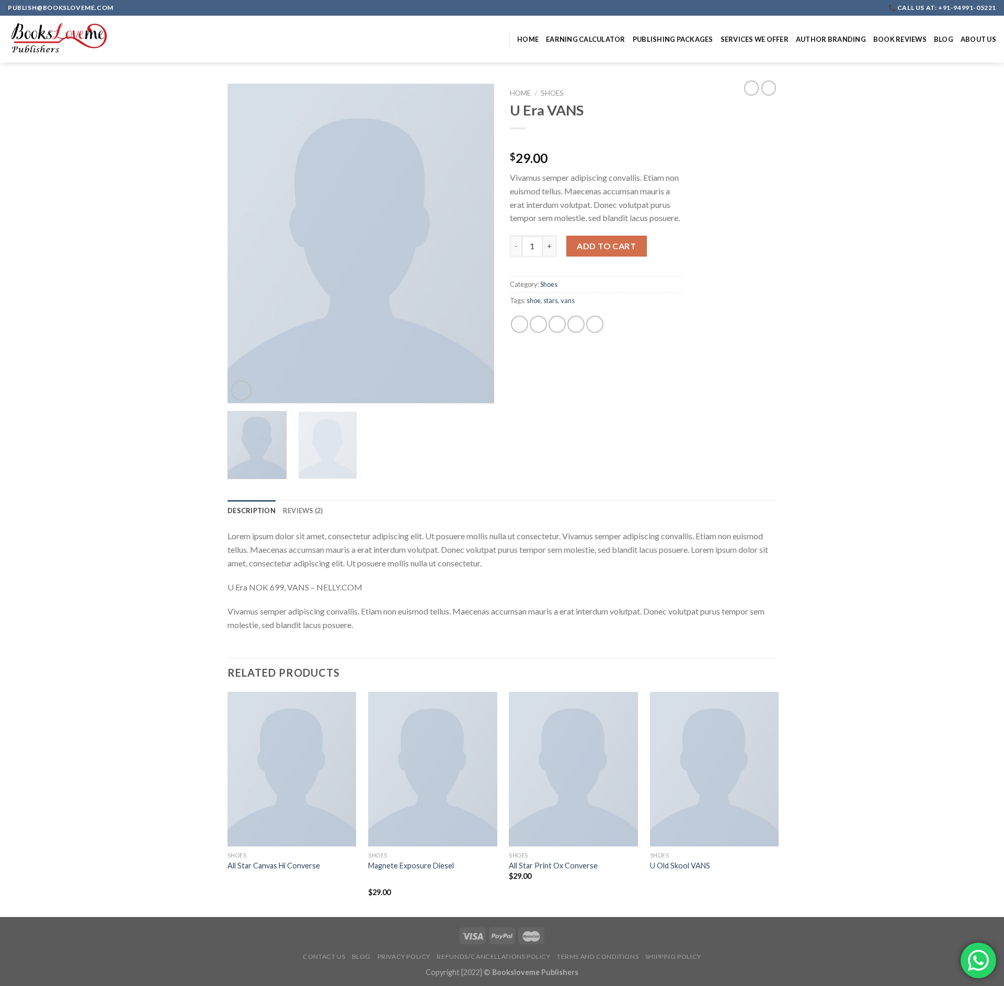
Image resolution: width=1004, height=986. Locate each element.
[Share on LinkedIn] (594, 324)
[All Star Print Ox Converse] (573, 769)
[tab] (251, 510)
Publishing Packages (673, 39)
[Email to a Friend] (557, 324)
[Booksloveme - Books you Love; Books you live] (60, 39)
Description (251, 510)
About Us (978, 39)
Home (528, 39)
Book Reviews (900, 39)
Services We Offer (755, 39)
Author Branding (831, 39)
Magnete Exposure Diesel (411, 865)
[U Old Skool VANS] (714, 769)
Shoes (552, 93)
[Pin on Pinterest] (576, 324)
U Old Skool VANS (680, 865)
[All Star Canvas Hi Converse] (292, 769)
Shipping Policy (673, 956)
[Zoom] (241, 390)
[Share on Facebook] (519, 324)
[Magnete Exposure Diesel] (432, 769)
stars (550, 300)
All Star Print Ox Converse (553, 865)
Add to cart (606, 246)
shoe (534, 300)
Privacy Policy (404, 956)
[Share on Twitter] (538, 324)
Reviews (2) (303, 510)
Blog (943, 39)
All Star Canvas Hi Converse (273, 865)
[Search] (497, 39)
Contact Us (324, 956)
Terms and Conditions (597, 956)
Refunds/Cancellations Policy (493, 956)
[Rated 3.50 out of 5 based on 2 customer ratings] (596, 141)
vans (568, 300)
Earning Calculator (585, 39)
